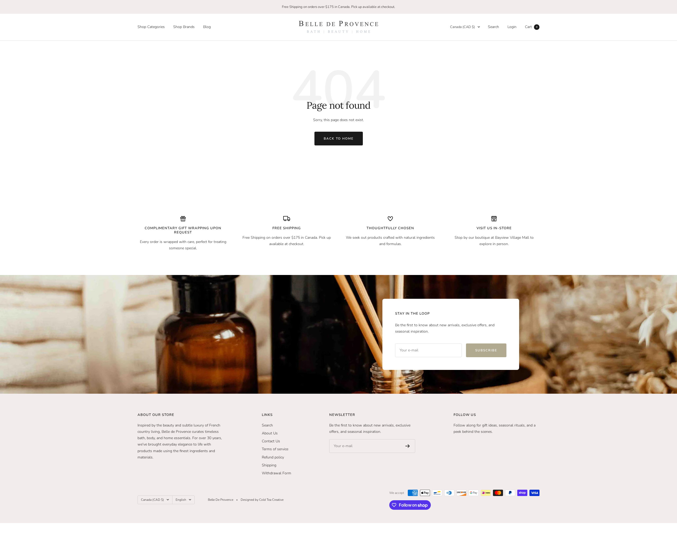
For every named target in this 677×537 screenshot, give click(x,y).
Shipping (269, 465)
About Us (270, 433)
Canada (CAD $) (462, 27)
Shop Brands (184, 26)
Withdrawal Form (276, 473)
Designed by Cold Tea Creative (262, 500)
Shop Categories (151, 26)
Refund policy (273, 457)
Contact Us (271, 441)
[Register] (407, 446)
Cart (531, 26)
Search (493, 26)
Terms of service (275, 449)
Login (511, 26)
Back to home (339, 138)
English (181, 500)
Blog (207, 26)
